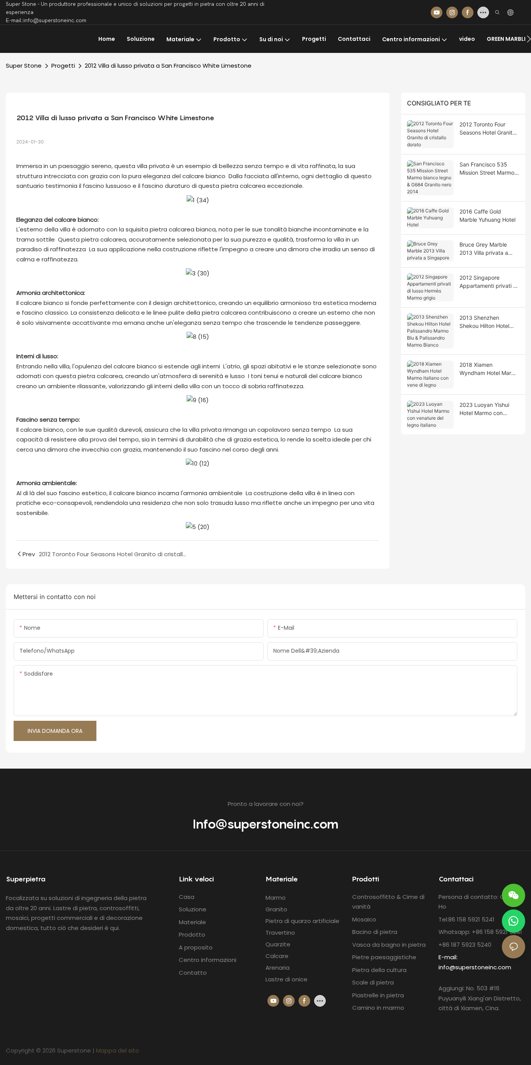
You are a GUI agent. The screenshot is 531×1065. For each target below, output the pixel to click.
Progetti (63, 65)
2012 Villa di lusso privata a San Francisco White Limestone (168, 65)
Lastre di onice (286, 979)
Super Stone (24, 65)
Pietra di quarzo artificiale (302, 921)
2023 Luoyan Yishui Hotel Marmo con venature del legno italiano (484, 409)
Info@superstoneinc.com (265, 824)
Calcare (277, 956)
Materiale (192, 922)
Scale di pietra (373, 982)
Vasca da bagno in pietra (389, 945)
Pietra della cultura (379, 970)
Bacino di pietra (374, 932)
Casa (186, 897)
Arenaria (278, 967)
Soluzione (192, 909)
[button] (529, 38)
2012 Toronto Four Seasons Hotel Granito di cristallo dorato (487, 129)
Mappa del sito (117, 1050)
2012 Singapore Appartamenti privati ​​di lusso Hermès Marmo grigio (488, 282)
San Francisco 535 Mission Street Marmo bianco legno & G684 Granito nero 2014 (486, 169)
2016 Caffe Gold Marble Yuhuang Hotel (487, 215)
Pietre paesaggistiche (384, 957)
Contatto (193, 973)
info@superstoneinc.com (474, 967)
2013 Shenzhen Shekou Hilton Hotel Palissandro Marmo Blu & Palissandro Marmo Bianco (488, 322)
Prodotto (192, 934)
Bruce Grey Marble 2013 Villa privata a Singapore (483, 249)
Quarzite (278, 944)
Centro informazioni (207, 960)
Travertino (280, 932)
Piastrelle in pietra (378, 995)
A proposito (196, 947)
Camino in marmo (378, 1008)
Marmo (276, 897)
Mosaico (364, 919)
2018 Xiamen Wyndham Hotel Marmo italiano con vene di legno (489, 369)
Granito (276, 909)
